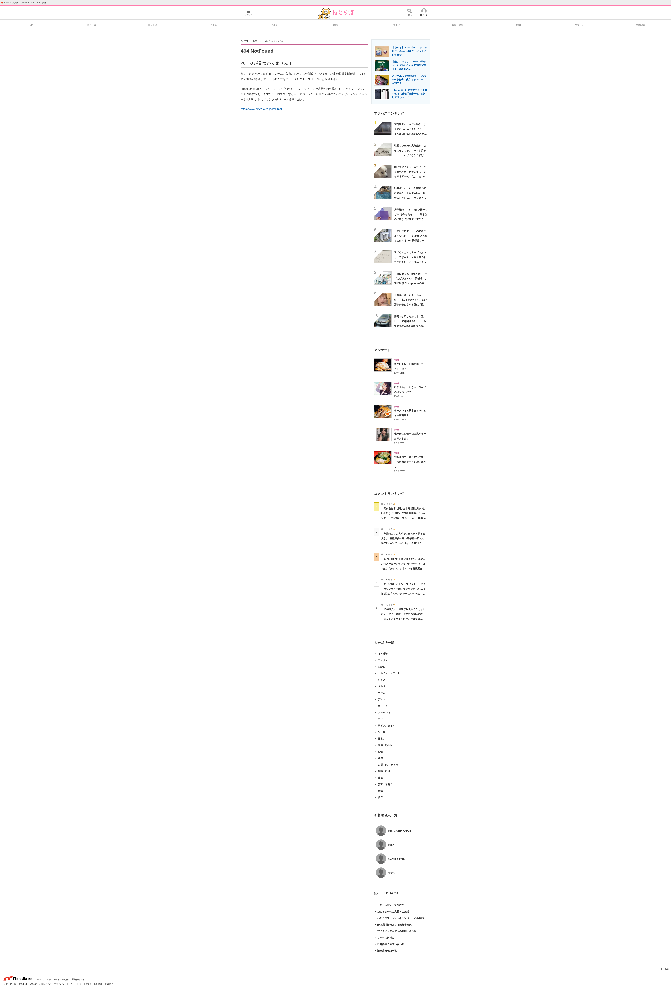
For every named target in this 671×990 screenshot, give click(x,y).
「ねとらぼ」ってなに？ (389, 905)
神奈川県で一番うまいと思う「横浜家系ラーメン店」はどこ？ (410, 461)
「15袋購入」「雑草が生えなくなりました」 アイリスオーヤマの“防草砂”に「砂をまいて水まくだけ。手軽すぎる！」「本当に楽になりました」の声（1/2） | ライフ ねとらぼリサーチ (403, 619)
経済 (380, 790)
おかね (381, 666)
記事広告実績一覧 (385, 950)
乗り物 (381, 732)
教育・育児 (457, 25)
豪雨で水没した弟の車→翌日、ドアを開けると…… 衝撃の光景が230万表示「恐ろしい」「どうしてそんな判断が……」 (410, 326)
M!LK (391, 844)
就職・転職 (384, 771)
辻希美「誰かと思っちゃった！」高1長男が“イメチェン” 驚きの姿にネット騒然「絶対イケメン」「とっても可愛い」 (412, 305)
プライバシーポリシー (64, 984)
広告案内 (33, 984)
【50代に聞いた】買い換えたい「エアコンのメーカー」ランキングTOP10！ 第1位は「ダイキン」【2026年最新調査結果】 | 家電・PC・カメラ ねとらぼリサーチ (403, 568)
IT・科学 (383, 653)
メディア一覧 (10, 984)
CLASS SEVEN (396, 858)
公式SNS (22, 984)
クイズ (213, 25)
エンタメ (152, 25)
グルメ (274, 25)
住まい (396, 25)
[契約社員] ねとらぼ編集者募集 (393, 924)
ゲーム (381, 692)
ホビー (381, 718)
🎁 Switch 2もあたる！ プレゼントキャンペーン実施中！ (25, 3)
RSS (79, 984)
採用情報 (98, 984)
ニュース (91, 25)
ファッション (385, 712)
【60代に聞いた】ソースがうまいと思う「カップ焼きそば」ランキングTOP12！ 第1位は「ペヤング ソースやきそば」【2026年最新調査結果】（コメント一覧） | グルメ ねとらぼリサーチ (404, 593)
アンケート (382, 350)
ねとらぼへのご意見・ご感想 (391, 911)
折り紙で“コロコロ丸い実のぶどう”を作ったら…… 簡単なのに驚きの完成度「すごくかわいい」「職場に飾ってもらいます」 (410, 219)
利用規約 (665, 969)
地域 (335, 25)
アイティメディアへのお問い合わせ (395, 931)
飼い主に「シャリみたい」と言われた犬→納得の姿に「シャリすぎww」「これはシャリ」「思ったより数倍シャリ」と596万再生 (410, 176)
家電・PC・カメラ (388, 764)
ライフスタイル (386, 725)
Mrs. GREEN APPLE (399, 830)
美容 (380, 797)
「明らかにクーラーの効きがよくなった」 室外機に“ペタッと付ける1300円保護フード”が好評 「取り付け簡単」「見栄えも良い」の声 (410, 240)
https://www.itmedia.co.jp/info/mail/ (262, 109)
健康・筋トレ (385, 745)
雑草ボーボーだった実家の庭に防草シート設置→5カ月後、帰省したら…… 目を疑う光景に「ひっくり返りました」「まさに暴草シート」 (410, 198)
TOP (30, 25)
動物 (518, 25)
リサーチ (579, 25)
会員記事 (640, 25)
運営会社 (88, 984)
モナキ (391, 872)
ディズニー (384, 699)
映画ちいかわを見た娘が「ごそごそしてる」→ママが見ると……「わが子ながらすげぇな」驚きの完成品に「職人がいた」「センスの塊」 (410, 155)
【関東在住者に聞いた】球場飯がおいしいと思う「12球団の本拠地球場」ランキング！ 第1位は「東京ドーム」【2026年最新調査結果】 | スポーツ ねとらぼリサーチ (403, 518)
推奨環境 (108, 984)
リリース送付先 (384, 937)
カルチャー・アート (389, 673)
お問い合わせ (45, 984)
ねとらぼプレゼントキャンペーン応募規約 (399, 918)
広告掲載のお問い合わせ (389, 944)
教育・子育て (385, 784)
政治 (380, 777)
